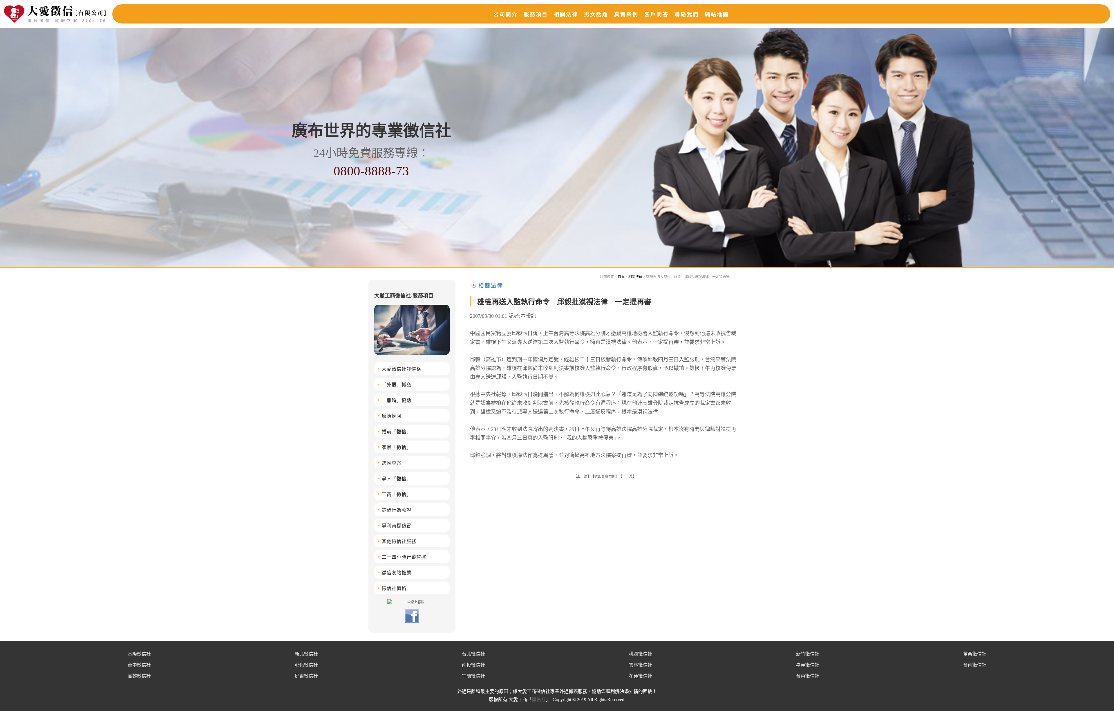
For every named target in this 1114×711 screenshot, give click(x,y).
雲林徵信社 (640, 665)
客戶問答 (656, 14)
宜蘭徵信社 (473, 676)
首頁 (621, 277)
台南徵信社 (974, 665)
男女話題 (596, 14)
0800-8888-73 (371, 171)
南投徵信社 (473, 665)
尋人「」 (396, 478)
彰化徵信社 (306, 665)
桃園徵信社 (640, 654)
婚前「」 (396, 431)
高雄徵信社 (139, 676)
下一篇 (627, 476)
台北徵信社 (473, 654)
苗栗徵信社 (974, 654)
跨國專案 (392, 463)
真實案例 (626, 14)
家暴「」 (396, 447)
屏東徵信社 (306, 676)
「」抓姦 (396, 384)
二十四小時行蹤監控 (404, 557)
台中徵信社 (139, 665)
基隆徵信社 (139, 654)
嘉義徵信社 (807, 665)
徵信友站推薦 (396, 572)
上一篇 (582, 476)
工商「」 (396, 494)
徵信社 (539, 699)
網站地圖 (717, 14)
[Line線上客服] (412, 601)
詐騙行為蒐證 (396, 510)
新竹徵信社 (807, 654)
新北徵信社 (306, 654)
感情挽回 (392, 416)
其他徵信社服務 (399, 541)
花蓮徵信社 (640, 676)
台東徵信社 (807, 676)
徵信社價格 (394, 588)
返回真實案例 (604, 476)
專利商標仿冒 (396, 525)
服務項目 (536, 14)
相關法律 (566, 14)
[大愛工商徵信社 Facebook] (412, 622)
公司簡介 (505, 14)
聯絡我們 (686, 14)
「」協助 (396, 400)
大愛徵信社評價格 (401, 369)
